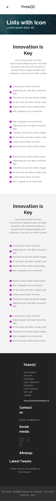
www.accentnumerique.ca (36, 401)
